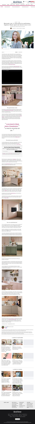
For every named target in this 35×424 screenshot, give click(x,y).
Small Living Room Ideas (15, 403)
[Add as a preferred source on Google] (17, 419)
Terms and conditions (15, 415)
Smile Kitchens (19, 144)
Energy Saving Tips (14, 407)
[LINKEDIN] (6, 327)
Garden (8, 4)
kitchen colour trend (16, 66)
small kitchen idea (13, 193)
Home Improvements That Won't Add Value (15, 406)
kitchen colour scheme (12, 64)
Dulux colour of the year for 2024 (8, 110)
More (31, 4)
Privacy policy (20, 415)
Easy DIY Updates (14, 404)
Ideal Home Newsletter (29, 404)
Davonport (14, 159)
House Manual (22, 4)
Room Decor (4, 4)
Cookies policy (25, 415)
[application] (12, 77)
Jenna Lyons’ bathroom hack (12, 319)
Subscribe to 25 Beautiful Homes (30, 407)
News (24, 28)
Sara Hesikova (14, 28)
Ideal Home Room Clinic (30, 405)
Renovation (17, 4)
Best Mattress (21, 403)
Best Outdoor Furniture (22, 405)
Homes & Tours (12, 4)
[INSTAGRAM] (5, 327)
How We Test (9, 415)
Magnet (6, 190)
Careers (11, 416)
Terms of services (10, 153)
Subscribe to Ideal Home (30, 403)
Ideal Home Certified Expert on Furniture (10, 330)
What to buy (28, 4)
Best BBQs (20, 404)
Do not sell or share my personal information (19, 416)
